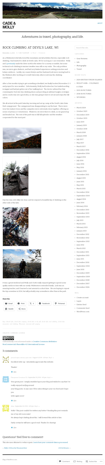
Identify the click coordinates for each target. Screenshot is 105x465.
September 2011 (83, 255)
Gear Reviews (82, 59)
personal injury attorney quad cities (21, 357)
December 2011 (83, 252)
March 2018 (81, 132)
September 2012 (83, 241)
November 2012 (83, 238)
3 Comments (41, 53)
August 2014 (81, 199)
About (99, 23)
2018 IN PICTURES (84, 94)
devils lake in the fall (34, 321)
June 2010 (80, 269)
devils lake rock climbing (49, 321)
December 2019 (83, 115)
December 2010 (83, 262)
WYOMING (81, 97)
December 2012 (83, 234)
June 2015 (80, 182)
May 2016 (80, 167)
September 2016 (83, 153)
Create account (82, 298)
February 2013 (82, 227)
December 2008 (83, 280)
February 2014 (82, 206)
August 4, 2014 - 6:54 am (40, 357)
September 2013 (83, 217)
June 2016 (80, 164)
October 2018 (82, 129)
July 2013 (80, 220)
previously (11, 64)
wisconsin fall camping (33, 324)
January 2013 (82, 231)
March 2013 (81, 224)
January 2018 (82, 136)
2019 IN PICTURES (84, 90)
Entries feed (81, 304)
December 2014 (83, 192)
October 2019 (82, 118)
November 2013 (83, 213)
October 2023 (82, 111)
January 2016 (82, 171)
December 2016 (83, 150)
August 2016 (81, 157)
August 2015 (81, 178)
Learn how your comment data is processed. (50, 442)
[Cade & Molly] (52, 9)
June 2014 (80, 203)
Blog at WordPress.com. (10, 459)
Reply (50, 357)
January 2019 (82, 125)
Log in (79, 301)
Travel (34, 53)
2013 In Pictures (64, 448)
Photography (81, 66)
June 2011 (80, 259)
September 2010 (83, 266)
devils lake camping (20, 321)
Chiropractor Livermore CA (19, 377)
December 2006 (83, 287)
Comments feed (83, 308)
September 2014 (83, 196)
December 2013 (83, 210)
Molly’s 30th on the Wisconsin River (15, 448)
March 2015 (81, 189)
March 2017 (81, 146)
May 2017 (80, 143)
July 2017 (80, 139)
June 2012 (80, 245)
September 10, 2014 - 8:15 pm (37, 377)
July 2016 (80, 160)
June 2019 (80, 122)
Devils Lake (9, 321)
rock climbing (14, 324)
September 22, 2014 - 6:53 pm (24, 406)
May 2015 (80, 185)
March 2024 (81, 108)
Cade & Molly (9, 25)
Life (78, 62)
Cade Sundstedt (23, 53)
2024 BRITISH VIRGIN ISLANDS (89, 80)
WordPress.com (83, 312)
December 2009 (83, 273)
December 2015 (83, 174)
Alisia (12, 406)
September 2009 (83, 277)
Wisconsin (22, 324)
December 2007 (83, 283)
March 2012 (81, 248)
